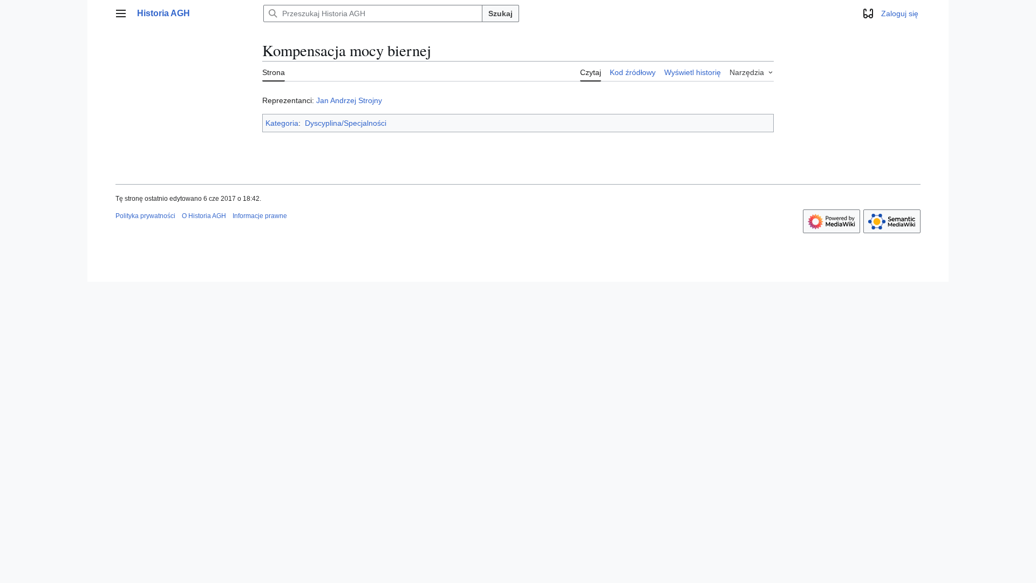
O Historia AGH (204, 216)
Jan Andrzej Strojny (349, 100)
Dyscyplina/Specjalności (345, 123)
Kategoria (281, 123)
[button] (121, 13)
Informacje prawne (260, 216)
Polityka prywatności (145, 216)
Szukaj (500, 13)
